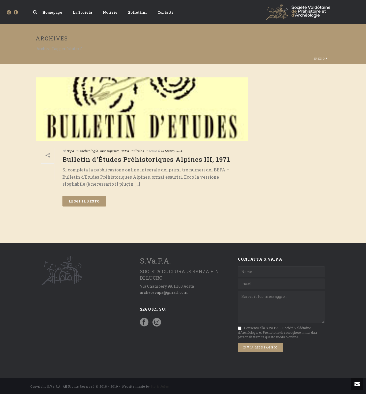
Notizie (110, 12)
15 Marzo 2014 (171, 151)
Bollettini (137, 12)
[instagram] (156, 322)
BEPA (124, 151)
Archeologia (88, 151)
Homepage (52, 12)
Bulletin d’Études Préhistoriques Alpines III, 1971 (146, 159)
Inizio (319, 59)
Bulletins (137, 151)
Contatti (165, 12)
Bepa (70, 151)
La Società (82, 12)
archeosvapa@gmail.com (164, 292)
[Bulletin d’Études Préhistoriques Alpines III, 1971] (142, 109)
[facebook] (144, 322)
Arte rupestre (109, 151)
